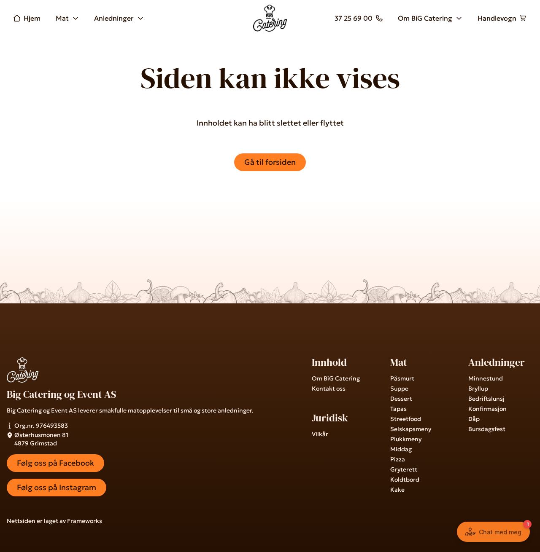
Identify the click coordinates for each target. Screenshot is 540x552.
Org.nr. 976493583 (41, 425)
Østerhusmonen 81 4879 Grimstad (41, 439)
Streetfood (405, 419)
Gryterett (403, 469)
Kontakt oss (329, 388)
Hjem (32, 18)
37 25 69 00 (354, 18)
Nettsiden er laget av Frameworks (54, 521)
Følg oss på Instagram (56, 487)
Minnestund (485, 378)
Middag (401, 449)
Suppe (399, 388)
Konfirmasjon (487, 409)
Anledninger (114, 18)
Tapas (398, 409)
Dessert (401, 398)
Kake (397, 489)
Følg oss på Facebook (55, 463)
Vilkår (320, 434)
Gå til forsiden (270, 162)
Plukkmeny (405, 439)
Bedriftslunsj (486, 398)
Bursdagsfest (486, 429)
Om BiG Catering (425, 18)
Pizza (397, 459)
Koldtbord (404, 479)
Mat (62, 18)
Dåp (474, 419)
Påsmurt (402, 378)
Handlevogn (497, 18)
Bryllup (478, 388)
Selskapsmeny (410, 429)
